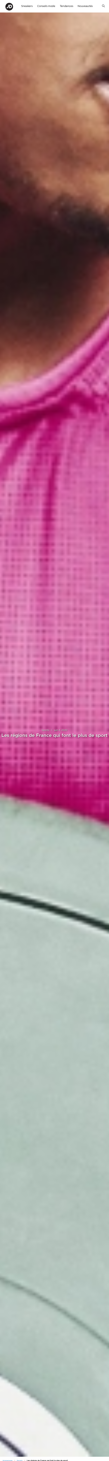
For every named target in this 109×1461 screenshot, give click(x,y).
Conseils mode (46, 6)
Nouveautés (85, 6)
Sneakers (27, 6)
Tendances (66, 6)
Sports (45, 730)
